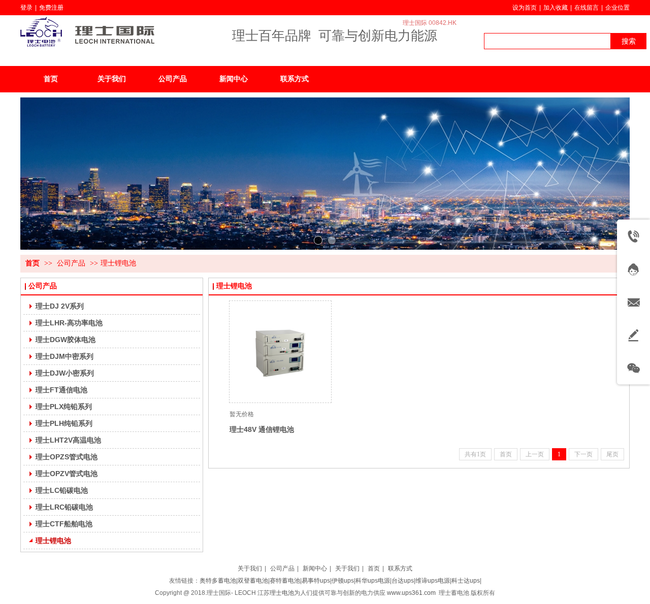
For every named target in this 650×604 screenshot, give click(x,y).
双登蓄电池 (253, 580)
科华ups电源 (372, 580)
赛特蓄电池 (285, 580)
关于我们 (250, 568)
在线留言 (586, 7)
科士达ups (465, 580)
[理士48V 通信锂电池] (280, 351)
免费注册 (51, 7)
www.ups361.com (411, 592)
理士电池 (282, 592)
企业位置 (617, 7)
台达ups (403, 580)
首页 (32, 263)
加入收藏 (555, 7)
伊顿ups (343, 580)
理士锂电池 (118, 263)
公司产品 (71, 263)
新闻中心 (315, 568)
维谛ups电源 (432, 580)
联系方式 (400, 568)
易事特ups (316, 580)
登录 (26, 7)
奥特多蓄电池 (218, 580)
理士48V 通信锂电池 (262, 429)
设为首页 (524, 7)
